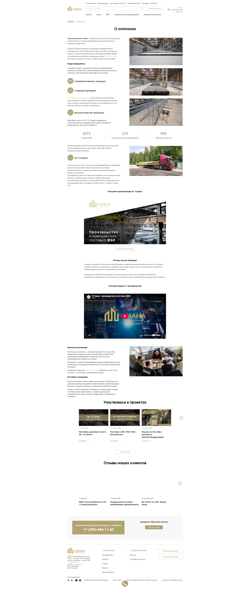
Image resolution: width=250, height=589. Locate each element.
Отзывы (105, 563)
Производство (102, 3)
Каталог (89, 14)
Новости (105, 568)
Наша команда (92, 370)
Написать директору (170, 551)
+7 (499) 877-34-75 (177, 10)
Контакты (154, 3)
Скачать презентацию (170, 557)
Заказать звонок (154, 527)
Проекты (145, 3)
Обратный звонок (155, 8)
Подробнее (83, 441)
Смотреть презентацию (125, 249)
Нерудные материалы (152, 14)
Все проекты (125, 452)
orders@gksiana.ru (78, 564)
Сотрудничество (133, 3)
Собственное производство (78, 98)
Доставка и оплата (117, 3)
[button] (180, 7)
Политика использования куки (172, 580)
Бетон (99, 14)
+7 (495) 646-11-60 (98, 529)
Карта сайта (117, 580)
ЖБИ (107, 14)
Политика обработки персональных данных (142, 580)
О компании (91, 3)
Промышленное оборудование (126, 14)
